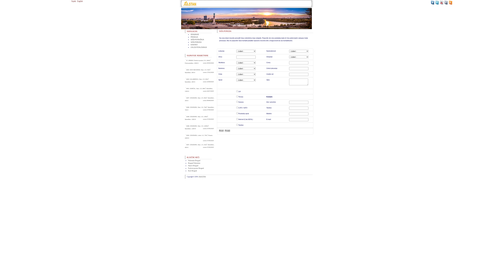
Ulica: (220, 57)
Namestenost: (271, 51)
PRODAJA (194, 37)
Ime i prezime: (271, 102)
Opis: (268, 80)
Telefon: (269, 108)
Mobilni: (269, 114)
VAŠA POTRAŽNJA (197, 40)
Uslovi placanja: (272, 68)
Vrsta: (220, 74)
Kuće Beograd (192, 171)
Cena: (268, 62)
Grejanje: (269, 57)
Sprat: (220, 80)
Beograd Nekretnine (194, 163)
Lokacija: (221, 51)
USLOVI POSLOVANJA (199, 47)
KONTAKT (194, 45)
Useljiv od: (270, 74)
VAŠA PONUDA (196, 42)
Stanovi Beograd (193, 166)
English (80, 1)
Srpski (73, 1)
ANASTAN (202, 177)
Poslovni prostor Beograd (196, 168)
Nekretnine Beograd (194, 160)
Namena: (221, 68)
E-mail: (268, 119)
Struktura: (221, 62)
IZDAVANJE (195, 34)
